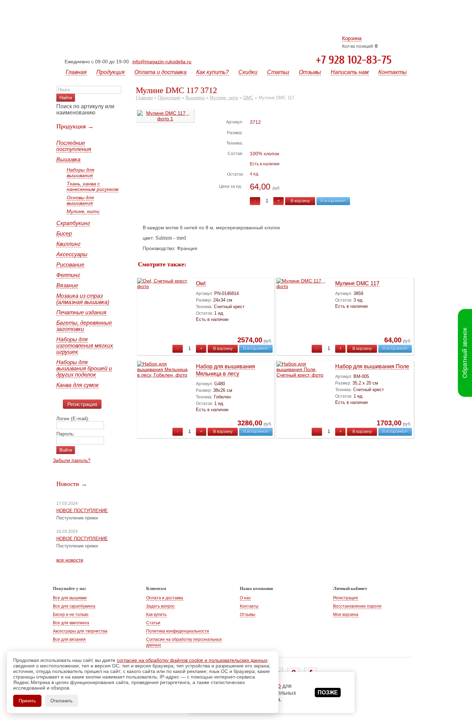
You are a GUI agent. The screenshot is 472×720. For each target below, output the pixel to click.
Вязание (67, 285)
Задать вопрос (160, 606)
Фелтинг (68, 275)
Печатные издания (81, 312)
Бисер (64, 234)
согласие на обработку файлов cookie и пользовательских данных (192, 660)
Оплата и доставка (160, 72)
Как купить (156, 614)
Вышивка (68, 160)
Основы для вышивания (80, 200)
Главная (76, 72)
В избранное (333, 201)
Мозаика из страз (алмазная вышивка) (82, 299)
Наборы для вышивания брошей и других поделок (84, 368)
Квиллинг (68, 244)
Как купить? (212, 72)
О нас (245, 598)
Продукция (110, 72)
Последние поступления (73, 146)
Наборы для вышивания (80, 172)
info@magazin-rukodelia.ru (161, 61)
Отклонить (61, 700)
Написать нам (350, 72)
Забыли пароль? (72, 460)
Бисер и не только (70, 614)
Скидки (247, 72)
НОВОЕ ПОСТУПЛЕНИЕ (82, 510)
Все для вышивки (70, 598)
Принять (27, 700)
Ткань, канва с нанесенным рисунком (93, 186)
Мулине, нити (83, 211)
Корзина (351, 38)
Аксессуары (71, 254)
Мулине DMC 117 (357, 283)
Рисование (70, 265)
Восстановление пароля (357, 606)
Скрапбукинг (73, 223)
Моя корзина (345, 614)
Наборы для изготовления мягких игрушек (84, 345)
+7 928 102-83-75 (353, 60)
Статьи (278, 72)
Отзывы (310, 72)
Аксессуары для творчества (80, 631)
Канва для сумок (77, 385)
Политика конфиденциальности (177, 631)
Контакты (392, 72)
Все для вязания (69, 639)
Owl (201, 283)
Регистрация (82, 404)
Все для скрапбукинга (74, 606)
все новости (69, 560)
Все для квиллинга (71, 622)
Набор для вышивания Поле (372, 366)
